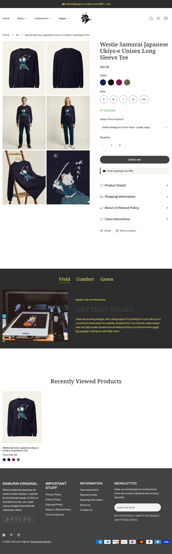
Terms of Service (55, 514)
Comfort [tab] (85, 279)
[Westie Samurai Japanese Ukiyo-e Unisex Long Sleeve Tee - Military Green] (18, 459)
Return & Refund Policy (58, 509)
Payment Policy (54, 504)
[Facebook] (4, 535)
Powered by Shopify (40, 541)
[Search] (151, 18)
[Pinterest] (11, 535)
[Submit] (157, 507)
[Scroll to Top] (166, 536)
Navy (103, 82)
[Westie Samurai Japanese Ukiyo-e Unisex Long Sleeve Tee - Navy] (4, 459)
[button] (22, 18)
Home (6, 35)
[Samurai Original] (86, 18)
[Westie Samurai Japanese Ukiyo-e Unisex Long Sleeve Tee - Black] (9, 459)
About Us (85, 505)
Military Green (127, 82)
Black (111, 82)
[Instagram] (18, 535)
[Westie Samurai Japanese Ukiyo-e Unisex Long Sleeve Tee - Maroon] (13, 459)
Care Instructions (89, 489)
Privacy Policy (53, 494)
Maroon (119, 82)
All (17, 35)
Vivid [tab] (64, 279)
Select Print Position (112, 119)
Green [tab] (106, 279)
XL (133, 99)
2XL (144, 99)
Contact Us (86, 510)
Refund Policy (53, 499)
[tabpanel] (86, 316)
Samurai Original (20, 541)
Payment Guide (88, 495)
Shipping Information (91, 500)
